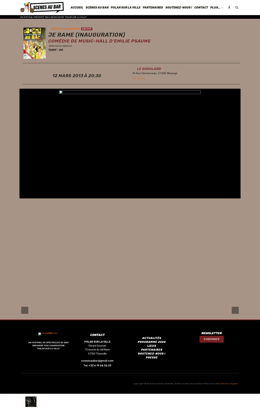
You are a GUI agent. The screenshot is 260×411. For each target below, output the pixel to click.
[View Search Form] (237, 8)
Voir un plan (138, 78)
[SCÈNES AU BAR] (42, 7)
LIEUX (151, 345)
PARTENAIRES (153, 7)
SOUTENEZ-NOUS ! (178, 7)
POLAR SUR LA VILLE (125, 7)
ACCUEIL (77, 7)
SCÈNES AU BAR (97, 7)
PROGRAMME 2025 (152, 342)
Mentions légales (229, 383)
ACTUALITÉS (151, 338)
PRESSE (152, 357)
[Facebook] (229, 8)
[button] (212, 339)
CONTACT (201, 7)
